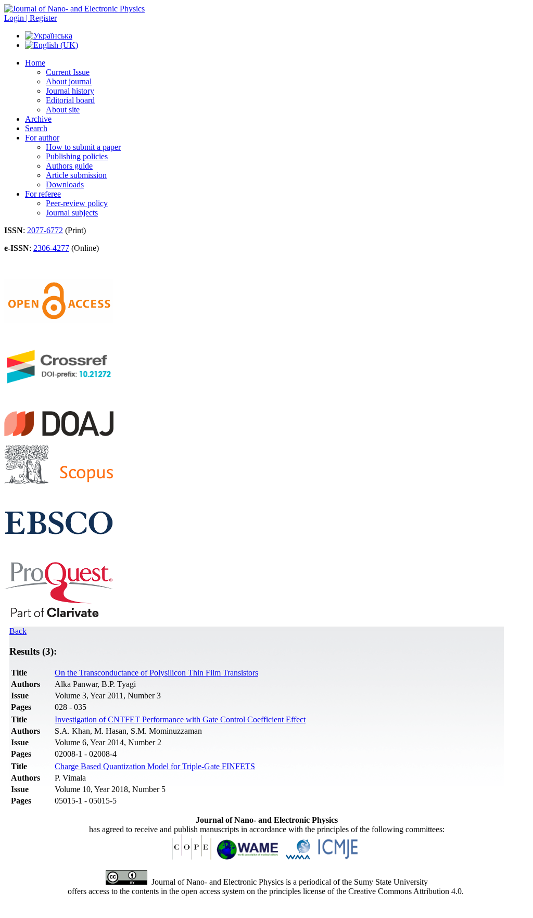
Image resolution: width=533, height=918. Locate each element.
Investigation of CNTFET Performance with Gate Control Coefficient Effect (180, 719)
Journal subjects (72, 212)
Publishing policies (77, 156)
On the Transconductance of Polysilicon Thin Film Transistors (156, 672)
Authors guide (69, 165)
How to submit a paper (83, 147)
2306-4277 (51, 248)
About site (63, 109)
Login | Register (30, 18)
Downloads (65, 184)
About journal (69, 81)
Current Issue (68, 72)
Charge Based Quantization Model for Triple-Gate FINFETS (155, 766)
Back (18, 631)
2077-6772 (45, 230)
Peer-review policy (77, 203)
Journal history (70, 90)
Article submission (76, 175)
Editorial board (70, 100)
